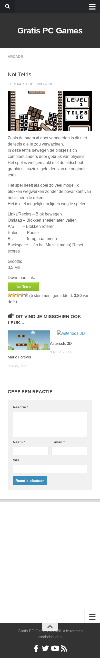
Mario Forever (19, 357)
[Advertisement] (50, 552)
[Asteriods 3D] (71, 333)
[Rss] (63, 648)
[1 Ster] (10, 295)
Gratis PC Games (50, 30)
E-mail (58, 442)
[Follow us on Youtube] (54, 648)
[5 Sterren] (26, 295)
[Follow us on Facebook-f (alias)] (36, 648)
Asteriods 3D (61, 343)
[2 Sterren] (14, 295)
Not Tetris (23, 287)
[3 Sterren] (18, 295)
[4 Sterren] (22, 295)
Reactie (20, 407)
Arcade (15, 57)
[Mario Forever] (29, 340)
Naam (19, 442)
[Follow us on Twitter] (45, 648)
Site (16, 460)
